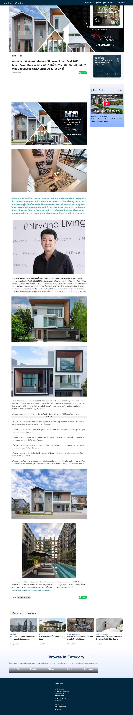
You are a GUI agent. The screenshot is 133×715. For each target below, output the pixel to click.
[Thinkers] (52, 663)
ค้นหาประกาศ (121, 3)
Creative (70, 669)
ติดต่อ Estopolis (59, 689)
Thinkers (51, 669)
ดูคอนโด (98, 3)
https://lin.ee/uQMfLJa (32, 587)
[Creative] (70, 663)
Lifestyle (33, 669)
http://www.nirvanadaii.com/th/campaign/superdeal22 (31, 590)
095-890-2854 (59, 693)
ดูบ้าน (104, 3)
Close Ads (49, 417)
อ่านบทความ (88, 3)
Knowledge (88, 669)
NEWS (13, 56)
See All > (120, 91)
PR (21, 56)
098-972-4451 (59, 705)
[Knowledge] (88, 663)
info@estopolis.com (60, 707)
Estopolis (59, 709)
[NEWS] (17, 663)
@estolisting (60, 695)
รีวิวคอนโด (111, 3)
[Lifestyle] (34, 663)
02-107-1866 (58, 701)
